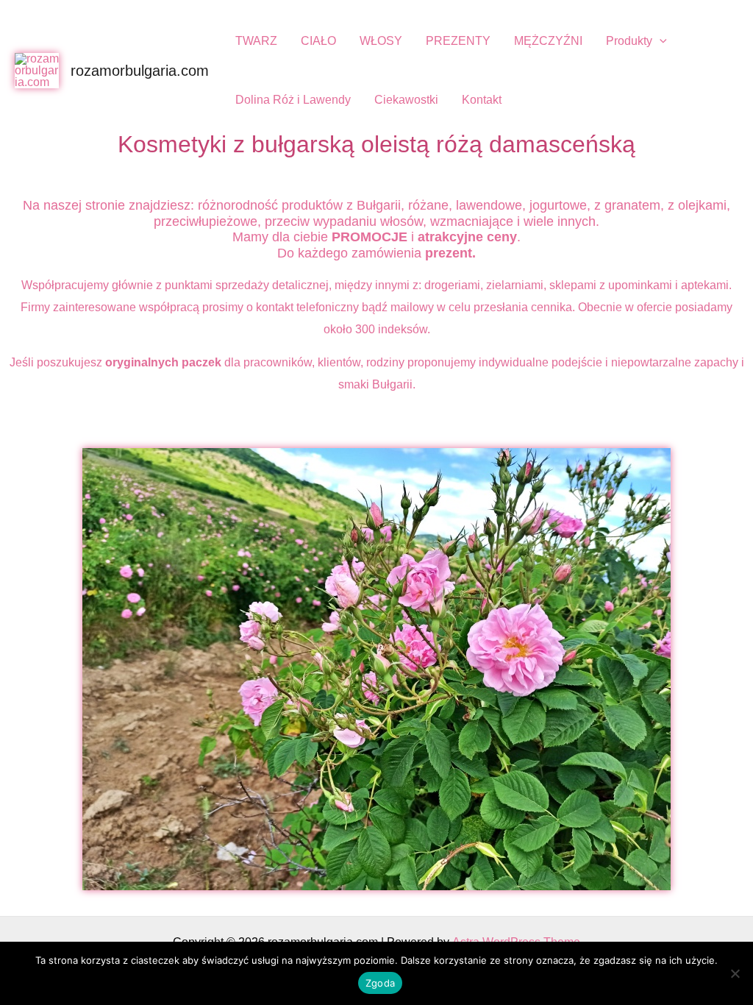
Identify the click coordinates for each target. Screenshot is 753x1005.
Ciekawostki (406, 99)
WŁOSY (381, 41)
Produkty (629, 41)
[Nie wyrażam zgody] (734, 973)
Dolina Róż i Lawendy (293, 99)
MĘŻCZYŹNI (548, 41)
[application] (659, 41)
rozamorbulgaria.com (140, 71)
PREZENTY (458, 41)
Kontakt (482, 99)
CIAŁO (318, 41)
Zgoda (380, 983)
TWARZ (256, 41)
